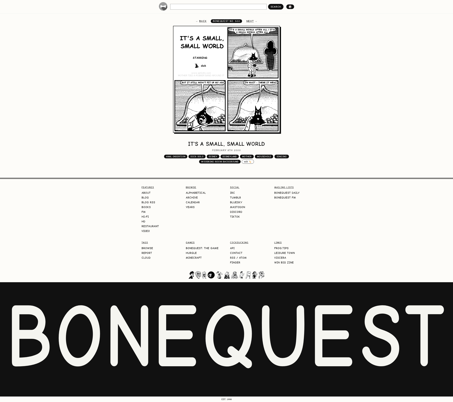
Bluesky (236, 202)
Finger (235, 262)
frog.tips (281, 248)
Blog (145, 197)
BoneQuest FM (285, 197)
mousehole (264, 156)
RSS (232, 257)
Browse (147, 248)
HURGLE (191, 253)
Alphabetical (196, 192)
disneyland (230, 156)
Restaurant (150, 226)
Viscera (280, 257)
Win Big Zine (284, 262)
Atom (243, 257)
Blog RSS (148, 202)
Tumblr (235, 197)
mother (247, 156)
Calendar (193, 202)
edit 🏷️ (248, 161)
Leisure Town (284, 253)
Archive (192, 197)
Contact (236, 253)
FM (144, 212)
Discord (236, 212)
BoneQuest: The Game (202, 248)
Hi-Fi (145, 216)
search (276, 6)
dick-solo (197, 156)
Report (147, 253)
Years (190, 207)
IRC (232, 192)
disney (213, 156)
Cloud (146, 257)
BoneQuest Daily (287, 192)
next (250, 21)
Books (146, 207)
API (232, 248)
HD (143, 221)
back (203, 21)
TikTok (235, 216)
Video (146, 231)
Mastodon (237, 207)
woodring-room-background (219, 161)
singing (282, 156)
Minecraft (194, 257)
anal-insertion (175, 156)
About (146, 192)
